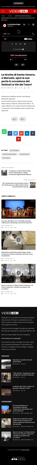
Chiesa (10, 16)
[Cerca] (34, 11)
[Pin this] (18, 139)
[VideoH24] (18, 11)
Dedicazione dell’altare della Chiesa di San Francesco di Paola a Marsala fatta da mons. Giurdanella (17, 254)
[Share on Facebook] (10, 133)
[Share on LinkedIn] (27, 133)
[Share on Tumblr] (32, 133)
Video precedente (7, 167)
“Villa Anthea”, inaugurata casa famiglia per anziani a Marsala (24, 374)
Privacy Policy (26, 450)
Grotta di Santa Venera (9, 154)
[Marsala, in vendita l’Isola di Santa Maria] (6, 364)
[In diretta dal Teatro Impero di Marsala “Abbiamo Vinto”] (6, 390)
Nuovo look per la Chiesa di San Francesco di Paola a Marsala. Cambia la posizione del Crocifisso (17, 287)
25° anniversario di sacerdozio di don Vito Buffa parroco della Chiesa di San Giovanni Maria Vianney (15, 185)
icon (18, 209)
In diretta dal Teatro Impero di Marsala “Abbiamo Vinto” (23, 387)
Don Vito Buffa (14, 150)
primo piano (6, 158)
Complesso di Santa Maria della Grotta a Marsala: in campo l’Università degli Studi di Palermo (20, 172)
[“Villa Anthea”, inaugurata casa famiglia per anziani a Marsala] (6, 377)
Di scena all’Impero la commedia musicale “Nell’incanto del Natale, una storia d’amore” (16, 222)
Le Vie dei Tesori (24, 154)
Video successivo (30, 180)
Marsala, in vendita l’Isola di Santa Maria (22, 361)
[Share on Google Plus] (21, 133)
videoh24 (17, 364)
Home (3, 16)
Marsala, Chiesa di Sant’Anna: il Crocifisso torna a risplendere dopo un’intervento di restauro (18, 6)
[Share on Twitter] (15, 133)
